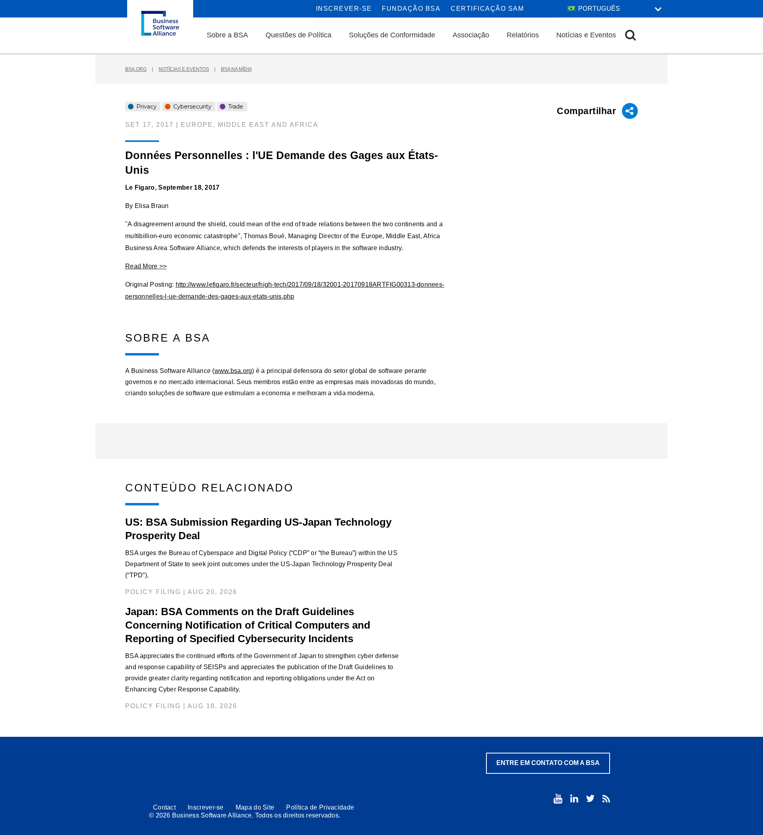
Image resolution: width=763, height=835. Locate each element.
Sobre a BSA (227, 35)
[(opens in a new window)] (558, 799)
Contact (164, 807)
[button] (630, 35)
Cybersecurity (191, 106)
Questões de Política (298, 35)
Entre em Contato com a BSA (548, 762)
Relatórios (523, 35)
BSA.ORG (136, 69)
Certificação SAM (487, 8)
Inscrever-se (344, 8)
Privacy (146, 106)
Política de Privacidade (320, 807)
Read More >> (146, 266)
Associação (471, 35)
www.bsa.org (233, 370)
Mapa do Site (255, 807)
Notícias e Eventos (586, 35)
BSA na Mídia (236, 69)
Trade (235, 106)
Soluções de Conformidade (392, 35)
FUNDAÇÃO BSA (411, 8)
